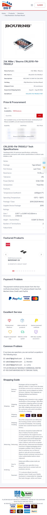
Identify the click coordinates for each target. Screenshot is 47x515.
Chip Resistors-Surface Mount (15, 15)
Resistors (20, 13)
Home (4, 13)
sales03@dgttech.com (14, 365)
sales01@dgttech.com (14, 359)
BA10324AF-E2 (14, 260)
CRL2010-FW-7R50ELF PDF (34, 94)
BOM (41, 5)
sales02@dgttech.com (14, 362)
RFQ (39, 115)
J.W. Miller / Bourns (37, 71)
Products (12, 13)
